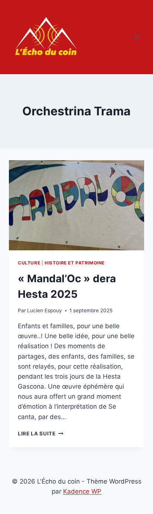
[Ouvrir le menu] (137, 37)
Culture (29, 263)
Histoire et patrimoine (75, 263)
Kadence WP (82, 491)
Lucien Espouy (44, 310)
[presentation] (76, 205)
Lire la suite (40, 433)
